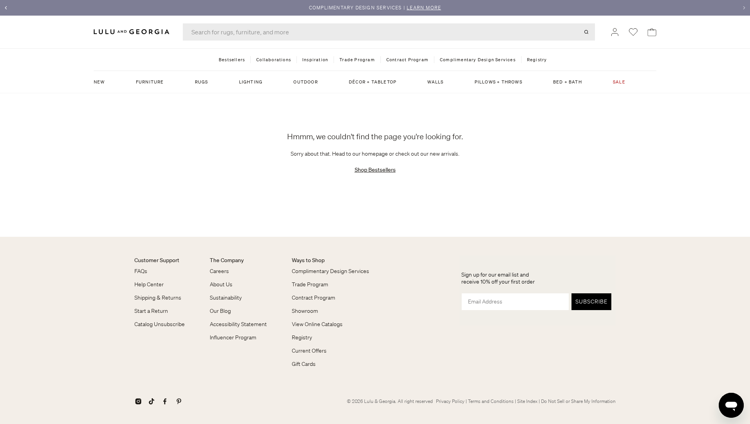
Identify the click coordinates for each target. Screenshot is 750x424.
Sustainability (226, 297)
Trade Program (310, 284)
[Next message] (744, 8)
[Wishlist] (633, 32)
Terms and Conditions (491, 401)
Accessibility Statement (238, 324)
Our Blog (220, 310)
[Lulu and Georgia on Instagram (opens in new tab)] (138, 401)
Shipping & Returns (157, 297)
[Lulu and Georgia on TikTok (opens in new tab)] (151, 401)
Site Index (527, 401)
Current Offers (309, 350)
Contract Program (313, 297)
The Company (227, 260)
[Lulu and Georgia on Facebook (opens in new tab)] (165, 401)
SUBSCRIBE (591, 301)
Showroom (305, 310)
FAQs (140, 271)
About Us (221, 284)
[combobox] (389, 32)
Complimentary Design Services (330, 271)
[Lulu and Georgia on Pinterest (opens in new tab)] (179, 401)
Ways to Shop (308, 260)
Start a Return (151, 310)
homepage (375, 153)
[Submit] (586, 32)
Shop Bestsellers (375, 169)
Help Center (149, 284)
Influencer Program (233, 337)
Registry (302, 337)
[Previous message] (6, 8)
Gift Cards (304, 363)
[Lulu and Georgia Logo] (133, 31)
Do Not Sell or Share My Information (578, 401)
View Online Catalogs (317, 324)
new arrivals (444, 153)
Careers (219, 271)
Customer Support (156, 260)
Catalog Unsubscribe (159, 324)
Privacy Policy (450, 401)
